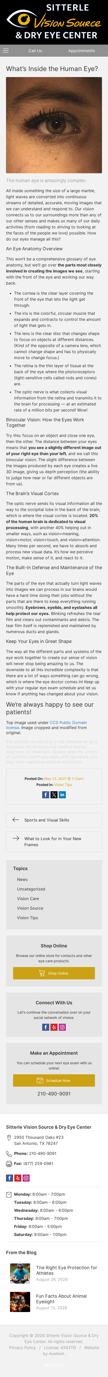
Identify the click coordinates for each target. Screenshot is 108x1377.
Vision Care (28, 898)
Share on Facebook (45, 794)
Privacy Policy (22, 1347)
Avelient (56, 1353)
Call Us (35, 50)
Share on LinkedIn (62, 794)
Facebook (45, 1027)
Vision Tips (63, 784)
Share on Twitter (54, 794)
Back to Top (54, 1365)
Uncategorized (31, 888)
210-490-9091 (35, 1153)
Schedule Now (57, 1080)
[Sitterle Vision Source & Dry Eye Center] (54, 21)
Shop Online (57, 973)
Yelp (54, 1027)
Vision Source (30, 908)
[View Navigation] (7, 51)
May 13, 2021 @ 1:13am (63, 778)
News (22, 879)
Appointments (81, 50)
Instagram (62, 1027)
